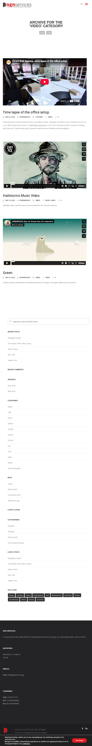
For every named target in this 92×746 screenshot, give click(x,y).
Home (42, 33)
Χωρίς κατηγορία (14, 468)
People (10, 429)
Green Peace (13, 349)
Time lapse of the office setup (26, 112)
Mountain (68, 595)
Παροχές (11, 531)
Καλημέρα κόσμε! (14, 338)
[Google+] (86, 729)
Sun (9, 446)
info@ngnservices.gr (16, 675)
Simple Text (12, 360)
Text (9, 451)
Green (7, 272)
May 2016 (11, 391)
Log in (10, 484)
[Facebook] (82, 729)
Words (31, 599)
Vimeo (38, 200)
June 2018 (11, 385)
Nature (10, 423)
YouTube (39, 117)
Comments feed (14, 495)
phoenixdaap (25, 117)
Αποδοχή (79, 740)
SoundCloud (13, 599)
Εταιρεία (11, 526)
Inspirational (38, 595)
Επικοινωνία (12, 537)
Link (9, 412)
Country (20, 595)
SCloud (10, 440)
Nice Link (11, 354)
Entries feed (12, 489)
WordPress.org (13, 500)
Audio (10, 407)
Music (47, 200)
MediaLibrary (56, 595)
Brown (11, 595)
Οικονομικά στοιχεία (16, 543)
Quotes (11, 435)
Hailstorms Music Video (21, 195)
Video (49, 33)
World (10, 463)
